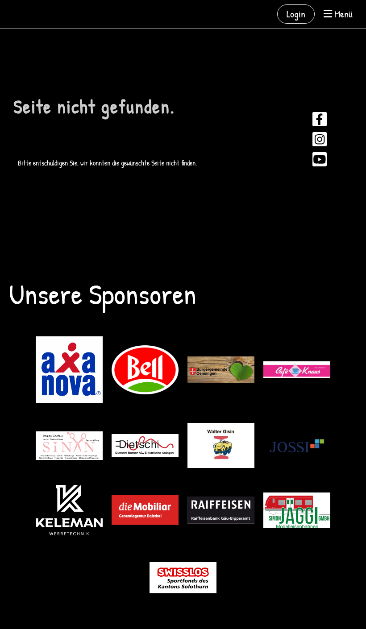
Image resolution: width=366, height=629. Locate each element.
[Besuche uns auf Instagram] (319, 141)
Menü (342, 14)
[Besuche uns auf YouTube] (319, 161)
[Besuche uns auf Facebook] (319, 121)
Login (296, 14)
